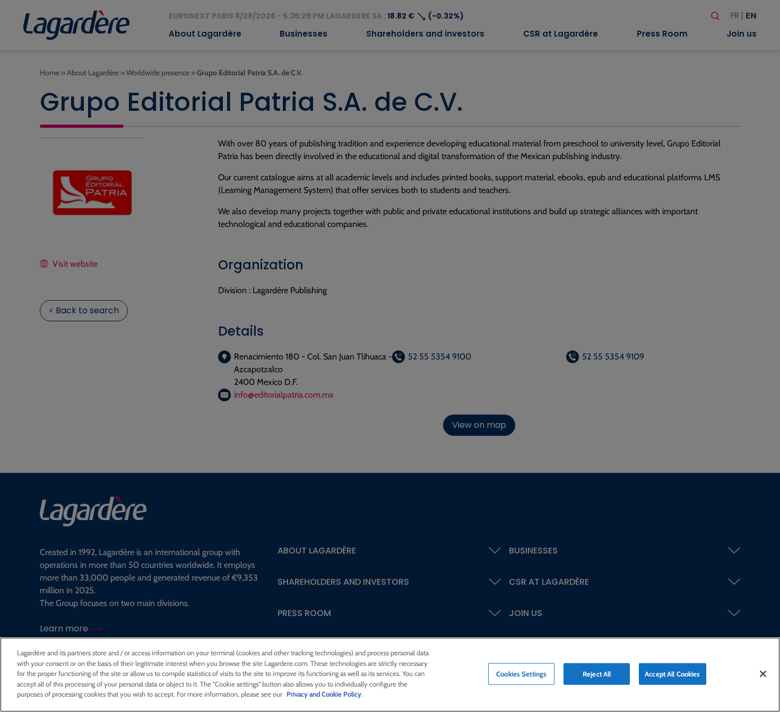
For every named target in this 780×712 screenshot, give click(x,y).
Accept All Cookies (672, 673)
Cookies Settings (521, 673)
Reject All (597, 673)
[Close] (763, 673)
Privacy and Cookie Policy (324, 694)
